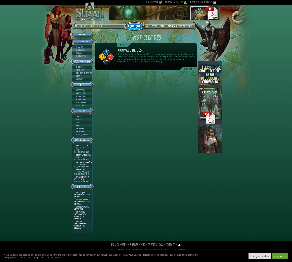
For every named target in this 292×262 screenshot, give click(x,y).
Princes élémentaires (84, 73)
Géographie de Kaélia (84, 162)
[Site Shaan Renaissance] (90, 20)
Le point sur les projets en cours (81, 146)
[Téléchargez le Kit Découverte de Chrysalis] (210, 151)
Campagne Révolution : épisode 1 (82, 195)
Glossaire (80, 128)
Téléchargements (185, 26)
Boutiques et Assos (83, 135)
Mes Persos (80, 50)
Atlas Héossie (81, 99)
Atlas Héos (80, 96)
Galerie (79, 53)
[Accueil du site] (148, 26)
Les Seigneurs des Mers (81, 178)
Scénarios (80, 70)
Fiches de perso (82, 56)
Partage (79, 79)
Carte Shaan (78, 209)
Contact (170, 244)
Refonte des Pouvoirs (79, 171)
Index (78, 125)
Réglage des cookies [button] (259, 256)
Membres (133, 244)
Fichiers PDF (80, 67)
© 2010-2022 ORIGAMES (116, 250)
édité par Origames (174, 2)
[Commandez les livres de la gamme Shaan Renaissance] (134, 26)
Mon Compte (118, 244)
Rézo (78, 76)
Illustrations (81, 102)
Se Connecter (80, 26)
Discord (79, 119)
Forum (162, 26)
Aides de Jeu (80, 93)
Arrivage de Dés (129, 50)
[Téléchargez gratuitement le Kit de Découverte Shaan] (164, 19)
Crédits (152, 244)
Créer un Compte (95, 26)
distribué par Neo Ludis (201, 2)
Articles (171, 26)
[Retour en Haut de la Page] (179, 244)
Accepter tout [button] (280, 256)
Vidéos (154, 26)
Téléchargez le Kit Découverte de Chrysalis (80, 216)
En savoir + (189, 69)
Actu (122, 44)
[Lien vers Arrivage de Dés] (106, 56)
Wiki (77, 122)
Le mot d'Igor (81, 105)
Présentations (82, 155)
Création (79, 47)
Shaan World (152, 2)
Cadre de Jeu (80, 90)
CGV (161, 244)
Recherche (80, 131)
